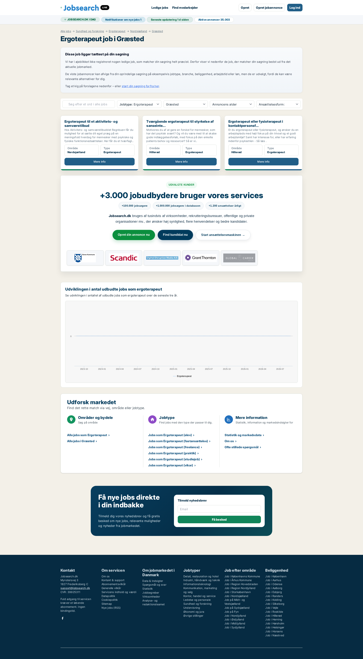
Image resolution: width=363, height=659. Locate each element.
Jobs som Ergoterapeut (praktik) (172, 453)
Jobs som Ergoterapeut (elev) (170, 435)
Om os (229, 441)
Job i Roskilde (274, 611)
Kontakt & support (113, 580)
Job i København (275, 576)
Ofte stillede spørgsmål (242, 447)
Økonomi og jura (193, 611)
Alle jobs (65, 31)
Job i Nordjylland (235, 615)
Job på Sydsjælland (237, 607)
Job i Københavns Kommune (242, 576)
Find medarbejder (185, 7)
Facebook (62, 618)
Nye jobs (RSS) (111, 607)
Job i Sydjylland (234, 627)
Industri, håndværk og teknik (201, 580)
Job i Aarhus (273, 580)
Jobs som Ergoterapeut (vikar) (170, 465)
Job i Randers (274, 596)
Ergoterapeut (117, 31)
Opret (245, 7)
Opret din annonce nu (134, 234)
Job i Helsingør (274, 627)
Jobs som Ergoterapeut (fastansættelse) (178, 441)
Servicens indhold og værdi (119, 592)
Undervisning (191, 607)
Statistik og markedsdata (243, 435)
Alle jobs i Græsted (81, 441)
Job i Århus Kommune (238, 580)
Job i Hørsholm (274, 623)
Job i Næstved (274, 635)
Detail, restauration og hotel (201, 576)
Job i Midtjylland (234, 623)
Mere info (100, 161)
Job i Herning (273, 619)
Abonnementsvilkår (114, 584)
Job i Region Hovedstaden (241, 584)
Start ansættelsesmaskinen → (223, 234)
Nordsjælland (138, 31)
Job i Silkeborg (274, 603)
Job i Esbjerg (273, 592)
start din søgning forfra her (140, 86)
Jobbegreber (150, 592)
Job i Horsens (274, 631)
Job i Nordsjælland (236, 596)
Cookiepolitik (110, 599)
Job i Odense (273, 584)
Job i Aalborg (273, 588)
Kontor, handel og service (199, 596)
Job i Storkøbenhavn (237, 592)
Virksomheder (151, 596)
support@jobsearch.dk (75, 588)
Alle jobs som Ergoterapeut (87, 435)
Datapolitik (108, 596)
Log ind (294, 7)
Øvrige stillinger (193, 615)
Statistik (147, 588)
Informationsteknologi (197, 584)
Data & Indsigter (152, 580)
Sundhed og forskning (90, 31)
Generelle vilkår (111, 588)
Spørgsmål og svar (154, 584)
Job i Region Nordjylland (240, 588)
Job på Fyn (231, 611)
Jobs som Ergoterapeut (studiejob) (174, 459)
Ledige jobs (159, 7)
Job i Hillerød (273, 615)
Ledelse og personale (197, 599)
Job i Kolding (273, 599)
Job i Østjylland (234, 619)
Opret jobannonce (269, 7)
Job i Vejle (271, 607)
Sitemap (107, 603)
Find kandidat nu (175, 234)
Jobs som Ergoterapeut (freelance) (174, 447)
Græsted (157, 31)
